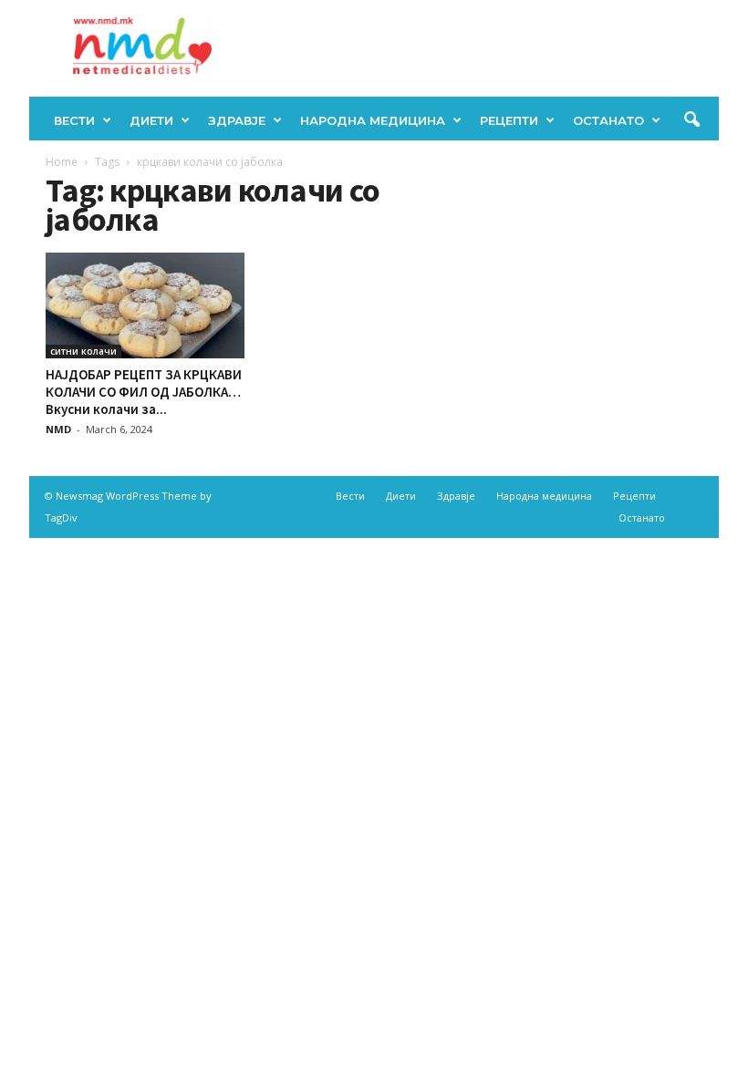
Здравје (236, 120)
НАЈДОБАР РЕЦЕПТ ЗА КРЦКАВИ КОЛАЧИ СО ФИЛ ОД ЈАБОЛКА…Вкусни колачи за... (144, 392)
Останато (608, 120)
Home (62, 162)
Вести (74, 120)
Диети (151, 120)
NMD (58, 429)
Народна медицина (372, 120)
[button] (691, 120)
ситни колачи (83, 351)
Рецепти (509, 120)
